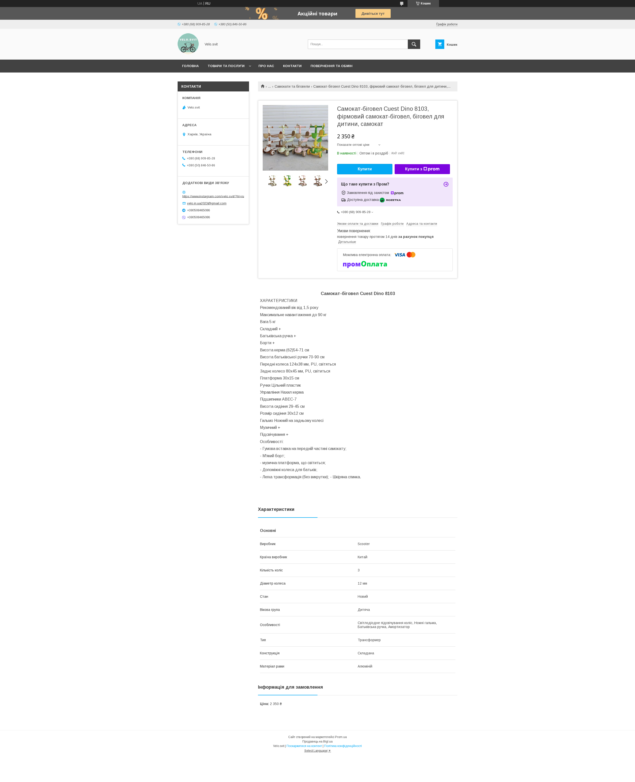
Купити (365, 169)
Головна (190, 66)
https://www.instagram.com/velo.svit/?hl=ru (213, 196)
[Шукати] (414, 44)
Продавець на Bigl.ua (317, 741)
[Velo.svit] (188, 53)
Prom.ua (341, 737)
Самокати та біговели (292, 86)
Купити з (413, 169)
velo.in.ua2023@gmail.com (206, 203)
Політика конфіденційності (343, 746)
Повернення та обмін (331, 66)
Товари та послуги (226, 66)
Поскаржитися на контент (304, 746)
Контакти (292, 66)
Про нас (266, 66)
